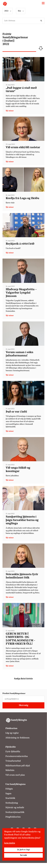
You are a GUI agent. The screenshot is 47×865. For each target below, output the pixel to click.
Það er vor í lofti (16, 411)
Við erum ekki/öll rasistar (23, 147)
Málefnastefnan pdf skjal (17, 766)
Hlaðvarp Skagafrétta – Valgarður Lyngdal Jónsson (21, 293)
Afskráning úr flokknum (17, 738)
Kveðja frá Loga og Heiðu (22, 198)
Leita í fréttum (41, 21)
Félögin (9, 789)
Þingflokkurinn (13, 817)
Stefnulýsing (11, 803)
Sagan (8, 794)
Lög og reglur (12, 733)
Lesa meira (9, 843)
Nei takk (23, 855)
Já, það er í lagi (23, 850)
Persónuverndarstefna (16, 756)
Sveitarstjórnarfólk (14, 812)
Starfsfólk (10, 798)
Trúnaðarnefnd (13, 761)
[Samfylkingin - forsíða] (5, 3)
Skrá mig (23, 705)
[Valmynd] (43, 3)
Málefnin (9, 770)
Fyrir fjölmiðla (12, 752)
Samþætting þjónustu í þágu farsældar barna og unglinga (22, 520)
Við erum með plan (15, 775)
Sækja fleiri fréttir (23, 679)
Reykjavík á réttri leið (20, 243)
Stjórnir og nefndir (14, 808)
